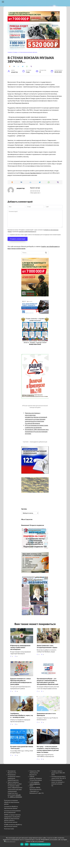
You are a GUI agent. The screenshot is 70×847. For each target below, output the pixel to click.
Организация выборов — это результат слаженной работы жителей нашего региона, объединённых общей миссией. (47, 681)
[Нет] (68, 841)
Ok (22, 844)
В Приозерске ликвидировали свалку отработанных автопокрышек (20, 647)
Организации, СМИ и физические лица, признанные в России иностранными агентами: (37, 431)
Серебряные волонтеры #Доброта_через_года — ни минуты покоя (21, 715)
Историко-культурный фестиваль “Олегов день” (21, 747)
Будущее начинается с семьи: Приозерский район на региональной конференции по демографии (21, 681)
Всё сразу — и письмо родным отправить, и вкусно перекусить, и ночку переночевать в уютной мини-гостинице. (48, 749)
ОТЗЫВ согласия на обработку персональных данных (13, 825)
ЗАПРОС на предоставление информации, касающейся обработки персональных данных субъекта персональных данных (12, 818)
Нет (26, 844)
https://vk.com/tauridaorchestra (30, 173)
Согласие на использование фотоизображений (12, 811)
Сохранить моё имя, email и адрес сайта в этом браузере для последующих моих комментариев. (35, 234)
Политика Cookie (9, 828)
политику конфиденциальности (27, 231)
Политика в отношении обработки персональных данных (11, 802)
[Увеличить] (46, 302)
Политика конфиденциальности (40, 844)
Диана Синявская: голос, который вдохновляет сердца (47, 646)
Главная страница (13, 52)
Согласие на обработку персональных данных (11, 807)
